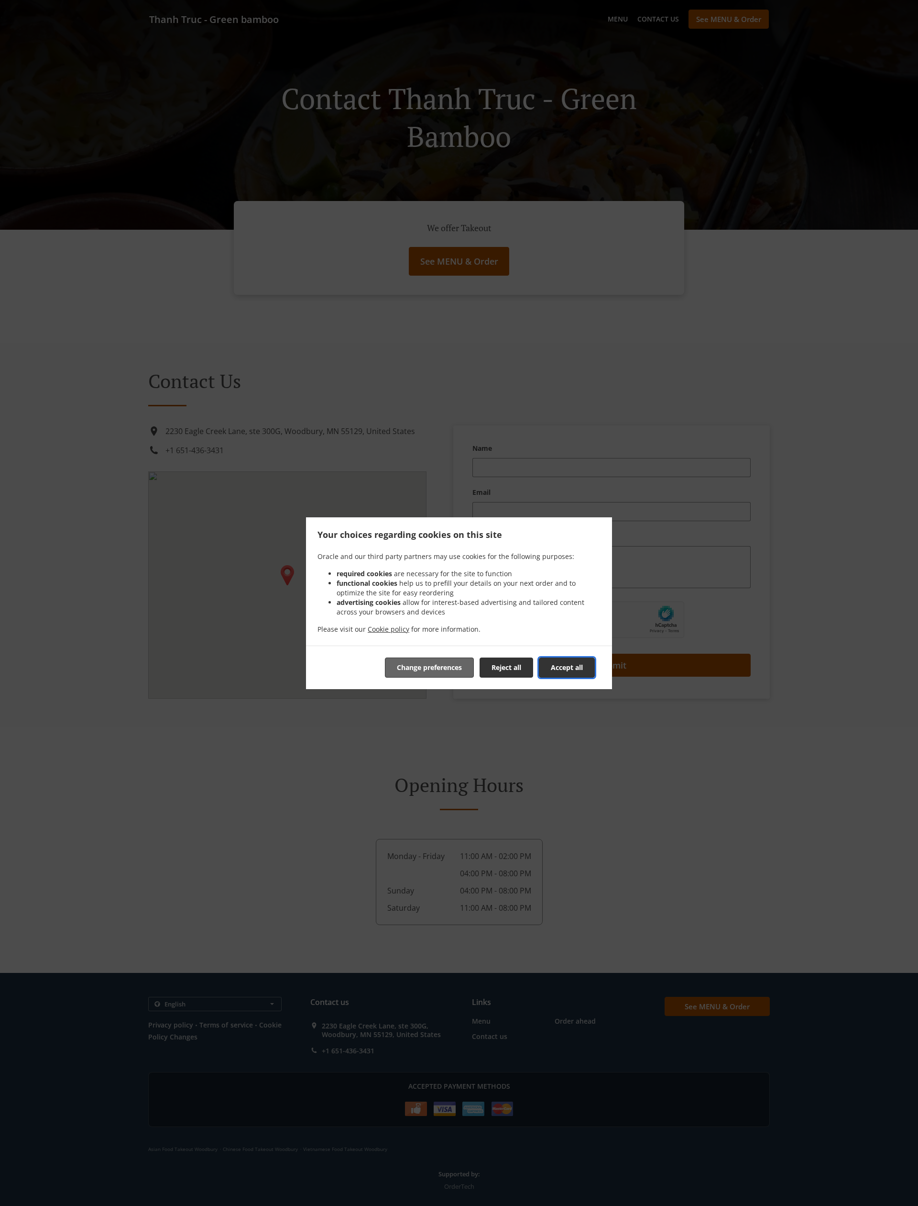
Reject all (506, 667)
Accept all (567, 667)
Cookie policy (388, 629)
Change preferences (429, 667)
